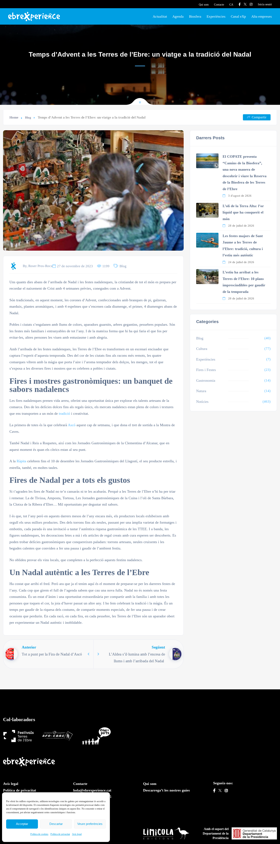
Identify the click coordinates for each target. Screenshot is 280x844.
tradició (64, 413)
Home (13, 117)
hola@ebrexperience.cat (92, 790)
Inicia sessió (265, 4)
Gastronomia (205, 380)
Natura (201, 391)
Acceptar (22, 824)
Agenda (178, 16)
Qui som (204, 4)
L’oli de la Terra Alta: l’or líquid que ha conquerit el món (243, 212)
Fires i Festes (206, 370)
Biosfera (195, 16)
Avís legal (77, 834)
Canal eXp (238, 16)
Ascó (71, 425)
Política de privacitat (60, 834)
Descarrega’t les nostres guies (166, 790)
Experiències (216, 16)
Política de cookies (39, 834)
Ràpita (21, 461)
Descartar (56, 824)
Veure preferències (89, 824)
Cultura (201, 349)
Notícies (202, 402)
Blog (28, 117)
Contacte (219, 4)
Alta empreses (261, 16)
